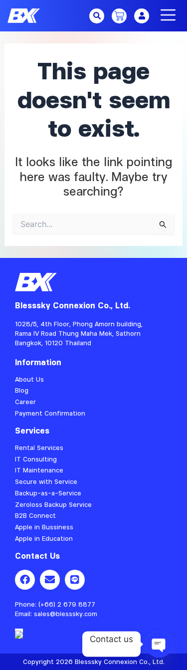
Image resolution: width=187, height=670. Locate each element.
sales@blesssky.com (65, 613)
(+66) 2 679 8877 (66, 604)
